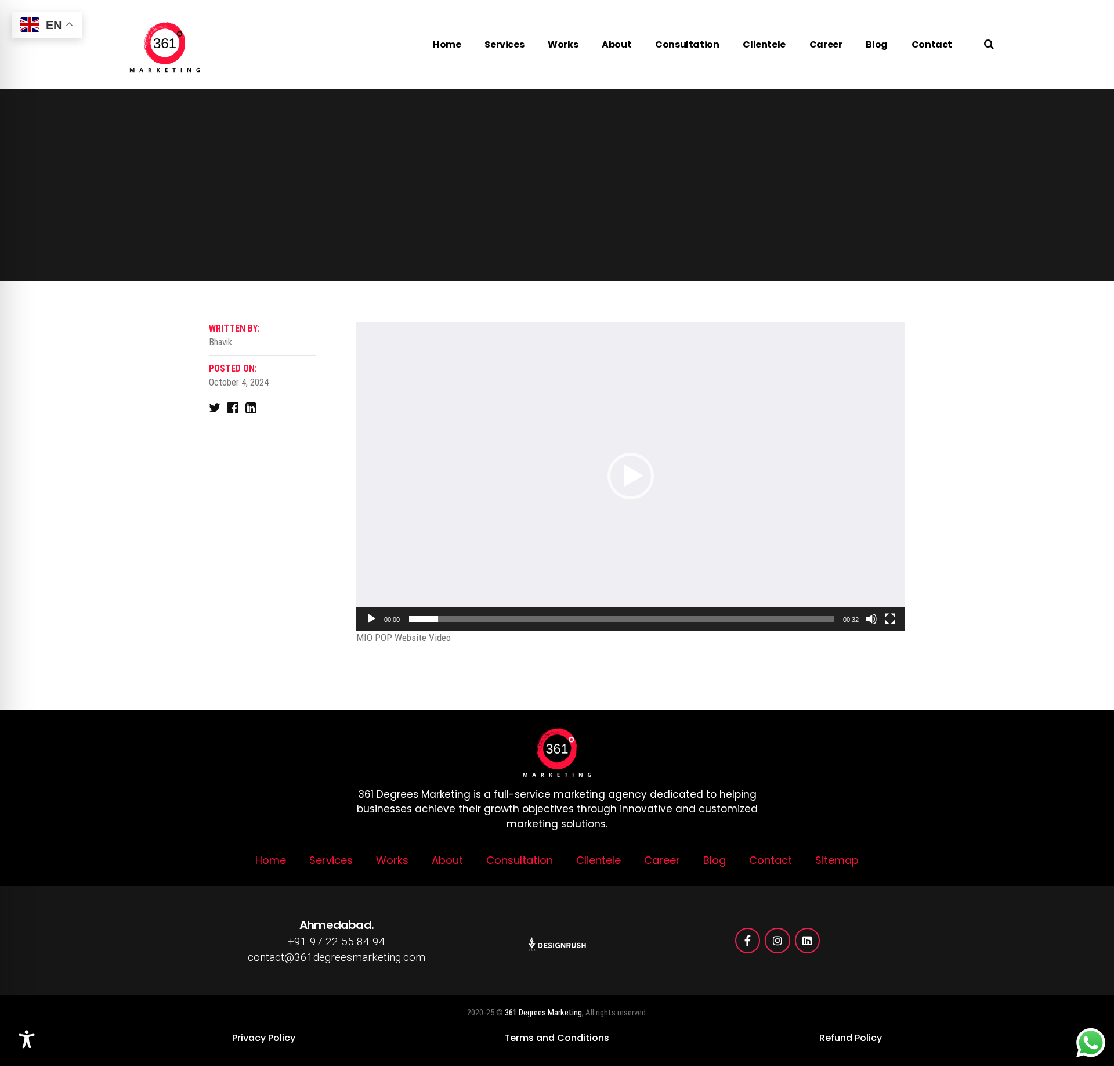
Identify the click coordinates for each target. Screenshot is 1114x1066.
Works (563, 44)
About (616, 44)
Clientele (764, 44)
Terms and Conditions (556, 1038)
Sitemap (837, 860)
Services (504, 44)
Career (825, 44)
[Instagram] (777, 940)
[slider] (621, 619)
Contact (932, 44)
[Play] (371, 619)
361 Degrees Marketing (543, 1012)
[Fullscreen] (890, 619)
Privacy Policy (263, 1038)
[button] (630, 476)
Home (447, 44)
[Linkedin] (807, 940)
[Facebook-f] (747, 940)
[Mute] (871, 619)
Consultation (687, 44)
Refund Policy (850, 1038)
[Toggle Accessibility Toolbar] (27, 1039)
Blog (876, 44)
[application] (630, 476)
